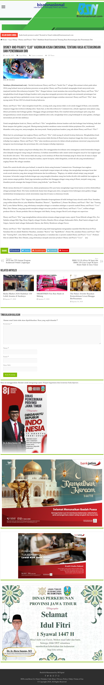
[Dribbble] (53, 675)
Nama (6, 348)
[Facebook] (45, 675)
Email (6, 357)
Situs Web (7, 365)
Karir (38, 679)
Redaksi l (45, 679)
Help (71, 679)
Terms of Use (78, 679)
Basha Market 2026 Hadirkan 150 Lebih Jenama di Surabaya (17, 294)
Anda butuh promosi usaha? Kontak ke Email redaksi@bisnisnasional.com (46, 35)
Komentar (7, 324)
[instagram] (58, 675)
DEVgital (60, 672)
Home (4, 40)
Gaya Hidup (12, 40)
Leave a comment (37, 55)
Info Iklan (52, 679)
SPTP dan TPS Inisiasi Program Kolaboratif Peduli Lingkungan (18, 261)
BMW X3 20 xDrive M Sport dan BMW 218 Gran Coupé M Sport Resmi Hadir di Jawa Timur (85, 262)
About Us (31, 679)
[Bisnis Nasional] (52, 15)
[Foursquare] (56, 675)
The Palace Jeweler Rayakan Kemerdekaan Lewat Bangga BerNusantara (82, 296)
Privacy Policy (62, 679)
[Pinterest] (51, 675)
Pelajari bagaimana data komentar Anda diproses (60, 383)
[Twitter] (48, 675)
